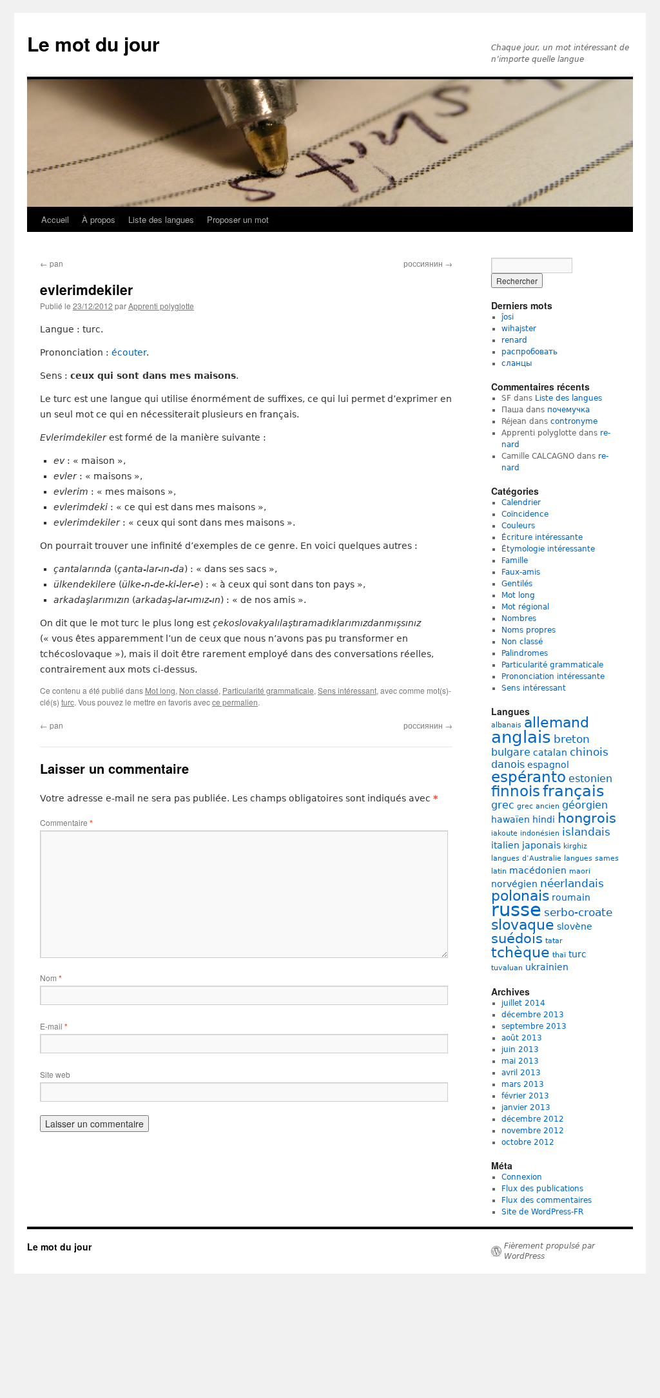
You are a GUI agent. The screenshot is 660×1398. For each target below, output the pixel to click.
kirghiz (575, 846)
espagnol (548, 765)
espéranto (528, 777)
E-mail (54, 1025)
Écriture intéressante (542, 537)
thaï (559, 955)
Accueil (55, 219)
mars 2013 (522, 1084)
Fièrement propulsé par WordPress (549, 1251)
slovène (574, 926)
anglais (521, 737)
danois (508, 764)
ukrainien (546, 967)
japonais (541, 845)
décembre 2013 (532, 1014)
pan (51, 263)
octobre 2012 (527, 1142)
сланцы (516, 363)
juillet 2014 (523, 1003)
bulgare (510, 752)
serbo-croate (578, 912)
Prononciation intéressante (553, 676)
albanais (506, 725)
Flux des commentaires (546, 1200)
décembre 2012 (532, 1119)
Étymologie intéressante (548, 548)
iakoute (504, 833)
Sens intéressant (347, 690)
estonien (590, 778)
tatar (554, 941)
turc (67, 701)
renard (514, 340)
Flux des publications (542, 1188)
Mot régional (525, 606)
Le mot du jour (93, 43)
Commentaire (66, 822)
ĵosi (507, 316)
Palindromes (524, 653)
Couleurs (518, 525)
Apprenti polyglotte (161, 305)
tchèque (520, 952)
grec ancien (538, 806)
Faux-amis (520, 572)
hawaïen (510, 819)
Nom (51, 977)
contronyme (573, 421)
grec (502, 805)
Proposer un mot (238, 219)
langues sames (591, 858)
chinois (589, 751)
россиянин (427, 263)
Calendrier (521, 502)
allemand (556, 722)
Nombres (518, 618)
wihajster (518, 328)
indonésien (539, 833)
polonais (520, 896)
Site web (55, 1074)
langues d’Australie (526, 858)
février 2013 (525, 1095)
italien (505, 845)
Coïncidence (524, 514)
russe (516, 910)
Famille (514, 560)
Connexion (521, 1177)
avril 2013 (521, 1072)
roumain (571, 897)
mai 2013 (520, 1061)
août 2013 (521, 1037)
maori (579, 871)
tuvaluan (507, 968)
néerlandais (572, 883)
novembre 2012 (532, 1130)
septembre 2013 (534, 1026)
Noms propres (528, 630)
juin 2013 (520, 1049)
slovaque (522, 925)
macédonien (538, 870)
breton (572, 739)
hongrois (587, 818)
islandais (586, 831)
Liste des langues (161, 219)
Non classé (198, 690)
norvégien (514, 884)
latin (499, 871)
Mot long (160, 690)
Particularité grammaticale (268, 690)
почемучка (568, 409)
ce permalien (235, 701)
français (574, 790)
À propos (98, 219)
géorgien (585, 805)
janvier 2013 (525, 1107)
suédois (517, 938)
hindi (543, 819)
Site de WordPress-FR (542, 1211)
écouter (129, 352)
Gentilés (516, 583)
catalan (550, 752)
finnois (515, 791)
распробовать (529, 351)
